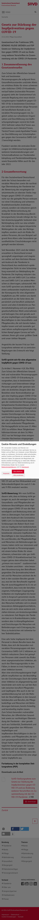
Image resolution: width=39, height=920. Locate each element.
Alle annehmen (18, 475)
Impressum (25, 467)
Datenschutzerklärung (9, 467)
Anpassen (6, 473)
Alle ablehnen (18, 471)
